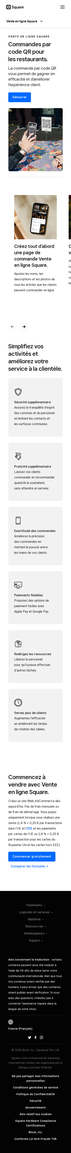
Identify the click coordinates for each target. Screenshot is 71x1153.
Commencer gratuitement (31, 856)
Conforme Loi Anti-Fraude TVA (35, 1138)
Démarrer (19, 97)
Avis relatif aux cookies (36, 1114)
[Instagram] (41, 1037)
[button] (24, 327)
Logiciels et (34, 912)
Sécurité (35, 1100)
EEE (29, 828)
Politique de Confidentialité (35, 1094)
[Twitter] (30, 1037)
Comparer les (28, 866)
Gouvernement (35, 1107)
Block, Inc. (35, 1132)
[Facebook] (35, 1037)
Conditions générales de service (35, 1087)
